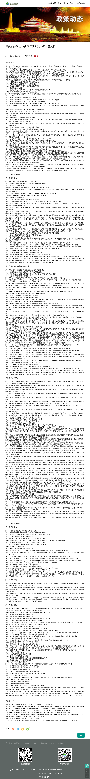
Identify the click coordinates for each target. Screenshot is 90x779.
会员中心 (81, 3)
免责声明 (61, 743)
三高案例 (26, 743)
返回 (81, 735)
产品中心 (71, 3)
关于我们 (8, 743)
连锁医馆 (44, 743)
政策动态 (35, 743)
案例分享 (61, 3)
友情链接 (52, 743)
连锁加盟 (52, 3)
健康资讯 (17, 743)
